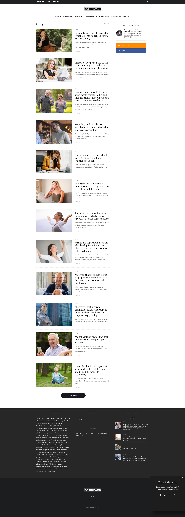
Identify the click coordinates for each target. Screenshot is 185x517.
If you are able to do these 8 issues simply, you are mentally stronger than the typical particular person (134, 458)
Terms (107, 433)
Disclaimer (92, 433)
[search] (107, 419)
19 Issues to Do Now (130, 448)
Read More (78, 51)
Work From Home (102, 16)
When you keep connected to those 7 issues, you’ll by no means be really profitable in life (92, 186)
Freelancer (89, 16)
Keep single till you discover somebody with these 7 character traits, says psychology (91, 127)
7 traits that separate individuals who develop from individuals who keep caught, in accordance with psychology (91, 246)
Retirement (79, 16)
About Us (78, 433)
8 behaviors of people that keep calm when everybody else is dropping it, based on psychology (92, 216)
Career (76, 29)
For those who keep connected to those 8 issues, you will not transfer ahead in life (91, 158)
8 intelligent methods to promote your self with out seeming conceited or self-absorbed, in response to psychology (133, 33)
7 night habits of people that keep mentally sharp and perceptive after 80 (91, 339)
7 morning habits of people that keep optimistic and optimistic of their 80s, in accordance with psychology (91, 278)
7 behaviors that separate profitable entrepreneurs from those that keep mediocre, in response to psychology (91, 311)
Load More (73, 395)
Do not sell (79, 435)
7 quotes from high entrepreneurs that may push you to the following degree (134, 438)
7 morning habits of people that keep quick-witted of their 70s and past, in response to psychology (91, 370)
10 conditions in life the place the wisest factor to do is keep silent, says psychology (91, 36)
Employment (68, 16)
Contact (126, 16)
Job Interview (116, 16)
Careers (58, 16)
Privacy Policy (100, 433)
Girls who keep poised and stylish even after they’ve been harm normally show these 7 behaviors (91, 65)
